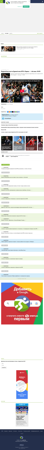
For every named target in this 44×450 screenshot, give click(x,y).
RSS (22, 433)
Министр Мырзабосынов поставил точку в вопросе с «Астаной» (14, 177)
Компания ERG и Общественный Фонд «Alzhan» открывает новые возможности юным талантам (19, 127)
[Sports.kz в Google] (22, 324)
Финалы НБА (3, 129)
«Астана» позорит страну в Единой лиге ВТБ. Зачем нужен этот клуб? (14, 132)
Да (2, 363)
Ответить (4, 367)
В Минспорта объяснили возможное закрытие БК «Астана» (13, 215)
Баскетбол (4, 56)
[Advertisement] (22, 17)
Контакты (15, 431)
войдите (7, 156)
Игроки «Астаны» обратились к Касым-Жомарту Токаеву (12, 220)
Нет (3, 365)
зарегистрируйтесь (14, 156)
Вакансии (10, 431)
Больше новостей (22, 278)
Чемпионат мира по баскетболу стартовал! (9, 125)
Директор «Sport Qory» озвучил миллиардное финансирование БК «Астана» (16, 207)
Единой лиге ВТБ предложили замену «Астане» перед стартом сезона (15, 185)
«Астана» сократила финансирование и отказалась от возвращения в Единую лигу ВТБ (19, 228)
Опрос (2, 358)
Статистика (20, 431)
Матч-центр (39, 33)
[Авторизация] (43, 1)
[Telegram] (18, 112)
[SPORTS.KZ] (22, 384)
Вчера (2, 33)
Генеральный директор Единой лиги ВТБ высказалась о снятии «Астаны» (16, 168)
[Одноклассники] (9, 112)
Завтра (10, 33)
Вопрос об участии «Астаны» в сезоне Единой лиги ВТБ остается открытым (16, 233)
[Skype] (17, 112)
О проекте (6, 431)
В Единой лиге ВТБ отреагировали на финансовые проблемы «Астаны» (16, 190)
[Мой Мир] (10, 112)
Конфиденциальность (35, 431)
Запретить (20, 6)
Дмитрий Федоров (10, 104)
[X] (12, 112)
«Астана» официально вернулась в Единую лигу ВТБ (12, 267)
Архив (41, 431)
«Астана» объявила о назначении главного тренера (11, 258)
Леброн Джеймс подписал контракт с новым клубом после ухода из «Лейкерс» (17, 241)
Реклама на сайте (26, 431)
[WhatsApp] (15, 112)
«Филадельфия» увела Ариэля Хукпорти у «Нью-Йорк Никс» (13, 250)
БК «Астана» (3, 108)
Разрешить (26, 6)
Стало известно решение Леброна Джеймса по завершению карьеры (15, 275)
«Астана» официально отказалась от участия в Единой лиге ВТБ (14, 198)
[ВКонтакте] (7, 112)
